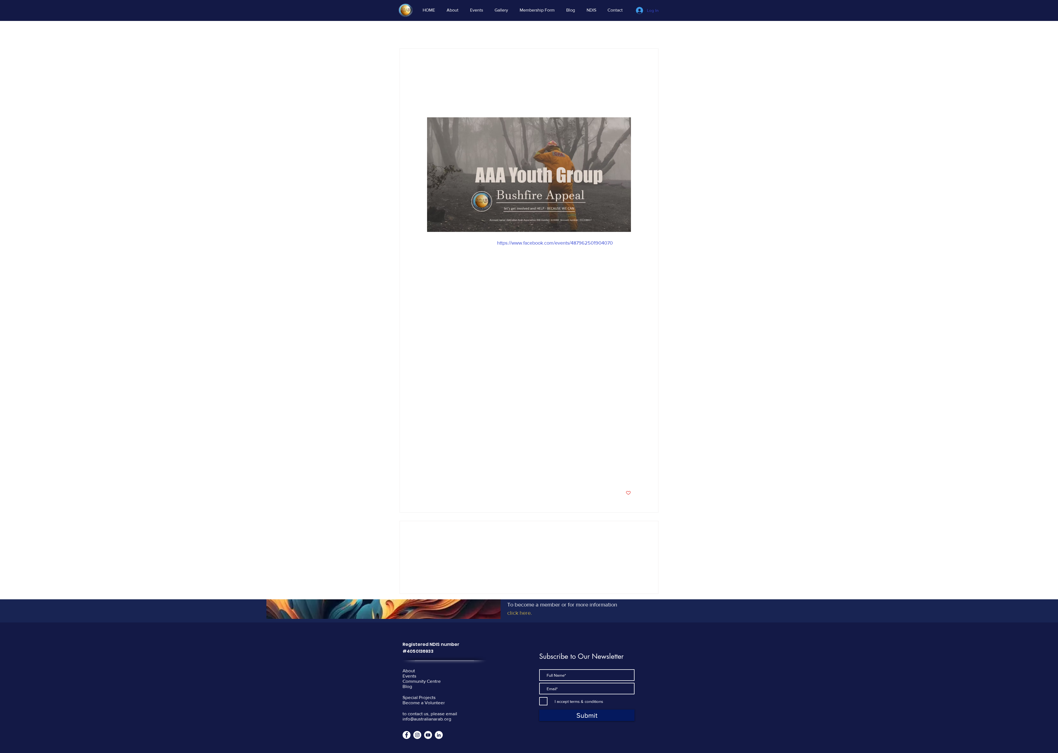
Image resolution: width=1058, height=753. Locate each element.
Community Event (441, 32)
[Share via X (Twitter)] (443, 475)
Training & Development (533, 32)
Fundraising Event (484, 32)
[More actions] (627, 68)
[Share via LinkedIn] (456, 475)
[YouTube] (428, 735)
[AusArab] (417, 735)
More (625, 32)
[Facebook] (407, 735)
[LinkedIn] (439, 735)
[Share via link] (470, 475)
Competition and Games (587, 32)
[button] (651, 32)
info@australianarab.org (427, 718)
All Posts (407, 32)
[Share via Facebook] (429, 475)
